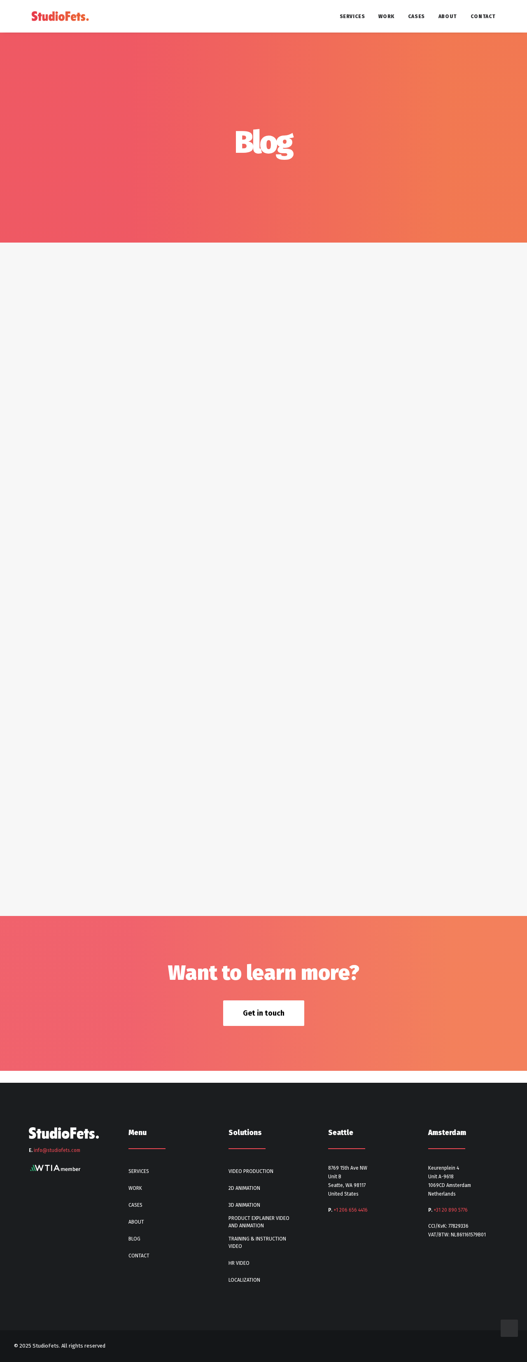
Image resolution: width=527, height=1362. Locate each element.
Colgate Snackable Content (69, 729)
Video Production (251, 1171)
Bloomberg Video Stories (64, 645)
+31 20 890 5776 (451, 1210)
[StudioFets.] (60, 16)
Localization (244, 1280)
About (447, 16)
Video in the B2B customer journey (82, 477)
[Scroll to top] (509, 1327)
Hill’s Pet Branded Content (66, 813)
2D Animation (244, 1188)
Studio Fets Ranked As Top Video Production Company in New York (145, 561)
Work (386, 16)
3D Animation (244, 1205)
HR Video (239, 1263)
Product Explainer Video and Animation (259, 1222)
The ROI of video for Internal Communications (104, 393)
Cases (416, 16)
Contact (483, 16)
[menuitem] (355, 16)
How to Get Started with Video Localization (100, 309)
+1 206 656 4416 (350, 1210)
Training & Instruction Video (257, 1242)
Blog (134, 1239)
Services (352, 16)
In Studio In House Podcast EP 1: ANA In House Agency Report (133, 869)
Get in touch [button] (263, 1013)
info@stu (57, 1150)
